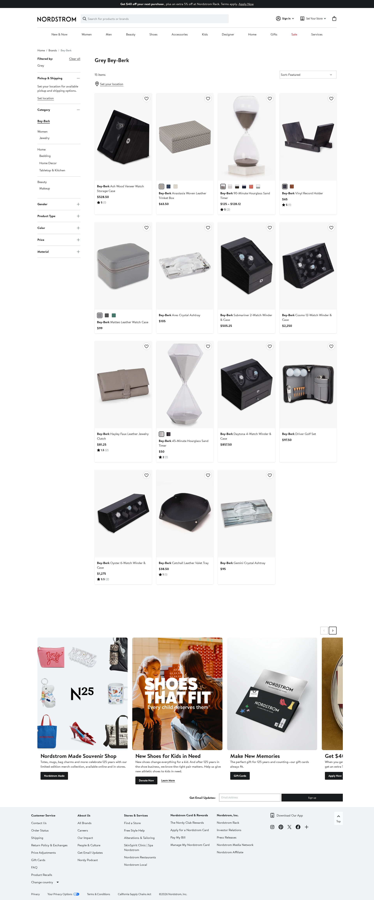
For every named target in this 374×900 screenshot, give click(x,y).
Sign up (312, 797)
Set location (45, 98)
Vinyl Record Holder (302, 193)
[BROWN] (292, 186)
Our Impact (85, 838)
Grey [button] (40, 65)
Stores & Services (136, 815)
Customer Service (43, 815)
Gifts (274, 34)
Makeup (44, 188)
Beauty (130, 34)
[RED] (251, 186)
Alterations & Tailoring (139, 838)
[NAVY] (244, 186)
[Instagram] (272, 827)
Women (87, 34)
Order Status (40, 830)
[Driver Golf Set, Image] (308, 384)
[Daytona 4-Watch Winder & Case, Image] (246, 384)
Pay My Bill (177, 837)
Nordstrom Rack (228, 822)
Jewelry (44, 138)
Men (109, 34)
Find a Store (132, 823)
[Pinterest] (281, 827)
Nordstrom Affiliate (230, 852)
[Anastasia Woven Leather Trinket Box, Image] (184, 136)
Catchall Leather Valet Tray (184, 563)
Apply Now (246, 4)
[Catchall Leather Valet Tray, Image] (184, 513)
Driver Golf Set (299, 434)
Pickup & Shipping (49, 78)
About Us (84, 815)
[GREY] (161, 186)
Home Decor (48, 163)
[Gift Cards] (272, 694)
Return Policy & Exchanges (49, 845)
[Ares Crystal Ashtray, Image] (184, 266)
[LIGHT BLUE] (258, 186)
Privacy (35, 894)
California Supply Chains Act (134, 894)
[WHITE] (230, 186)
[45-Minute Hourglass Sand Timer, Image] (184, 384)
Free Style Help (134, 830)
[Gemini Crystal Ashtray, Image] (246, 513)
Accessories (180, 34)
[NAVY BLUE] (168, 186)
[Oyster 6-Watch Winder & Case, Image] (123, 513)
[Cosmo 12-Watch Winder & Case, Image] (308, 266)
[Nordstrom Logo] (56, 19)
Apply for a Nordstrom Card (189, 830)
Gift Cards (240, 776)
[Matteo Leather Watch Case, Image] (123, 266)
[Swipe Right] (333, 630)
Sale (294, 34)
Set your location (111, 84)
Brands (53, 50)
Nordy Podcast (88, 860)
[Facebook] (298, 827)
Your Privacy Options (60, 894)
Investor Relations (229, 830)
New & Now (59, 34)
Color (41, 228)
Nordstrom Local (135, 864)
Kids (205, 34)
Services (317, 34)
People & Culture (89, 845)
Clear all (74, 59)
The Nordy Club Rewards (187, 822)
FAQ (34, 867)
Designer (228, 34)
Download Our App (290, 815)
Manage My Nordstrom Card (190, 845)
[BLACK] (237, 186)
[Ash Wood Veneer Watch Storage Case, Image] (123, 136)
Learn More (168, 780)
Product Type (46, 216)
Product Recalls (41, 875)
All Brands (85, 823)
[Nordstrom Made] (82, 694)
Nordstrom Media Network (235, 845)
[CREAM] (175, 186)
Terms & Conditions (98, 894)
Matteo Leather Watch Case (122, 322)
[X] (289, 827)
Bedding (45, 156)
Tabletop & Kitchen (52, 170)
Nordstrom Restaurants (140, 857)
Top (338, 821)
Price (40, 240)
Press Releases (226, 837)
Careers (83, 830)
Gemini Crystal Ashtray (242, 563)
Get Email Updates (90, 852)
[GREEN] (114, 315)
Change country (42, 882)
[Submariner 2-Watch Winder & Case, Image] (246, 266)
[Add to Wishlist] (146, 98)
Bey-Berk (43, 121)
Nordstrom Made (54, 776)
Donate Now (146, 780)
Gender (42, 204)
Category (43, 109)
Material (43, 251)
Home (252, 34)
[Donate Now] (177, 694)
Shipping (37, 838)
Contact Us (39, 823)
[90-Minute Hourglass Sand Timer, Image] (246, 136)
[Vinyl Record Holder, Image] (308, 136)
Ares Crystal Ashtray (179, 315)
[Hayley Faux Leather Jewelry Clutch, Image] (123, 384)
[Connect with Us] (306, 827)
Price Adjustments (43, 852)
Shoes (153, 34)
